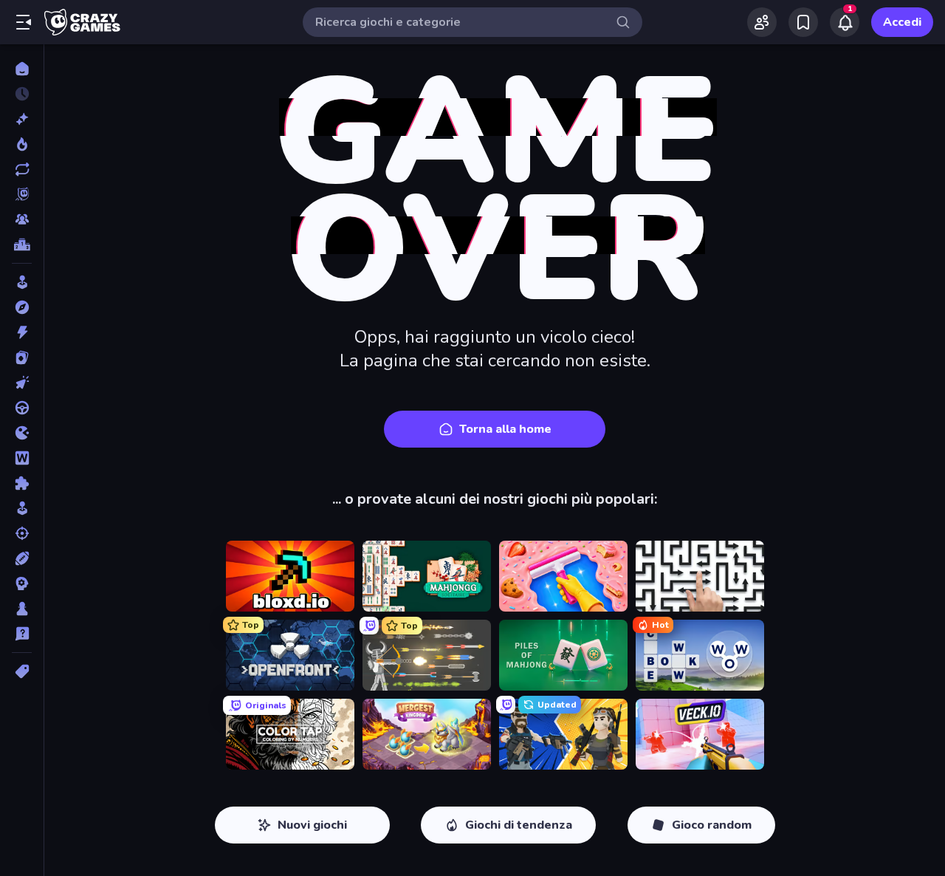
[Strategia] (22, 583)
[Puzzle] (22, 483)
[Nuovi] (22, 118)
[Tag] (22, 671)
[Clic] (22, 382)
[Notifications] (844, 22)
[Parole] (22, 457)
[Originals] (22, 194)
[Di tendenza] (22, 144)
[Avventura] (22, 307)
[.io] (22, 432)
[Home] (22, 68)
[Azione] (22, 332)
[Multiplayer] (22, 219)
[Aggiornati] (22, 169)
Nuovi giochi (312, 825)
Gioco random (712, 825)
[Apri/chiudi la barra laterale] (23, 22)
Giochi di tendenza (518, 825)
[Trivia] (22, 633)
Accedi (902, 22)
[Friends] (762, 22)
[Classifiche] (22, 244)
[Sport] (22, 558)
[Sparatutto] (22, 533)
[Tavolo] (22, 608)
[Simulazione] (22, 508)
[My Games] (803, 22)
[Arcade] (22, 282)
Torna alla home (505, 429)
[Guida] (22, 407)
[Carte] (22, 357)
